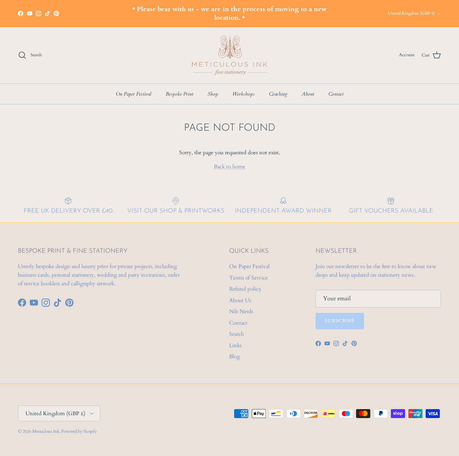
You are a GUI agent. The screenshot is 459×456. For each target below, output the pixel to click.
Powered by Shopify (79, 431)
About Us (240, 300)
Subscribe (340, 320)
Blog (234, 356)
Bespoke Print (179, 94)
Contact (336, 94)
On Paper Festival (133, 94)
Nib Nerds (241, 311)
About (308, 94)
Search (236, 334)
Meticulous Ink (45, 431)
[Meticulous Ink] (229, 55)
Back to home (229, 166)
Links (235, 345)
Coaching (278, 94)
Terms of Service (248, 277)
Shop (213, 94)
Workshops (243, 94)
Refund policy (245, 288)
